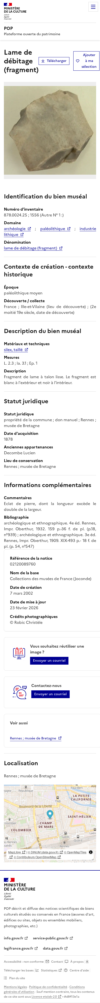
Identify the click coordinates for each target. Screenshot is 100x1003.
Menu (93, 7)
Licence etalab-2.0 (44, 996)
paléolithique (52, 228)
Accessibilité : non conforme (24, 962)
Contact (57, 962)
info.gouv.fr (13, 938)
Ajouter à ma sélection (89, 60)
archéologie (14, 228)
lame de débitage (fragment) (30, 248)
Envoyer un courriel (49, 660)
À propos (76, 962)
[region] (50, 823)
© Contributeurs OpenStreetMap (35, 857)
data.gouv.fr (53, 948)
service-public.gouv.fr (50, 938)
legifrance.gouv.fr (18, 948)
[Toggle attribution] (91, 852)
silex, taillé (13, 349)
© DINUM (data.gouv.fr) (43, 852)
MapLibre (14, 852)
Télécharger (57, 60)
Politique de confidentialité (48, 987)
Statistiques (49, 970)
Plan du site (17, 978)
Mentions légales (15, 987)
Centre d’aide (79, 970)
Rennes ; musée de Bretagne (33, 738)
